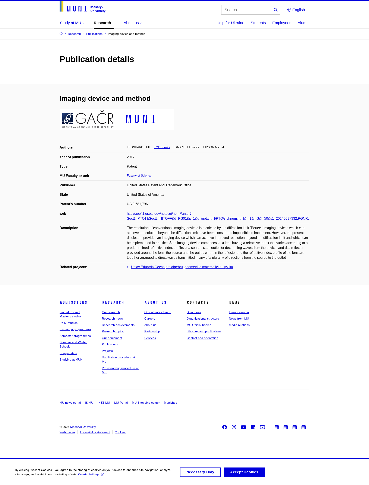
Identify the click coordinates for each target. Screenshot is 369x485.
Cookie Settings (88, 474)
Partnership (152, 331)
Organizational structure (203, 318)
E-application (68, 353)
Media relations (239, 325)
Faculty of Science (139, 175)
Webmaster (67, 432)
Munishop (170, 402)
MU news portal (70, 402)
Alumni (303, 23)
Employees (281, 23)
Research (113, 302)
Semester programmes (75, 335)
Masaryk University (83, 426)
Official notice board (157, 312)
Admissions (73, 302)
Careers (149, 318)
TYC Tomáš (162, 147)
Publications (110, 344)
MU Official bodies (199, 325)
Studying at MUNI (71, 359)
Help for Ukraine (230, 23)
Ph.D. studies (69, 322)
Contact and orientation (202, 338)
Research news (112, 318)
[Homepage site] (82, 7)
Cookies (120, 432)
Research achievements (118, 325)
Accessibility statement (95, 432)
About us (155, 302)
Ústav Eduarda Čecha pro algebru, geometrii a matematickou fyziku (182, 267)
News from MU (239, 318)
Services (150, 338)
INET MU (104, 402)
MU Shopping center (146, 402)
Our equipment (112, 338)
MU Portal (121, 402)
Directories (194, 312)
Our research (111, 312)
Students (258, 23)
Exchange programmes (75, 329)
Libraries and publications (204, 331)
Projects (107, 350)
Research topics (113, 331)
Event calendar (239, 312)
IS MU (89, 402)
